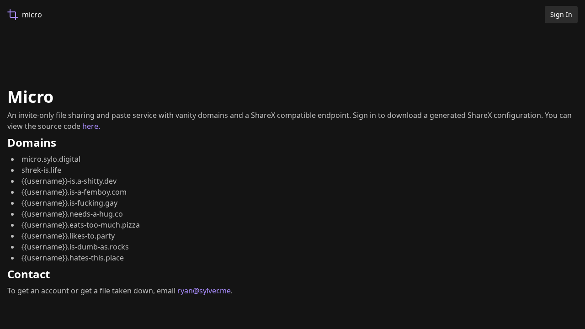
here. (91, 126)
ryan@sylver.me (204, 291)
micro (32, 15)
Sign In (561, 14)
